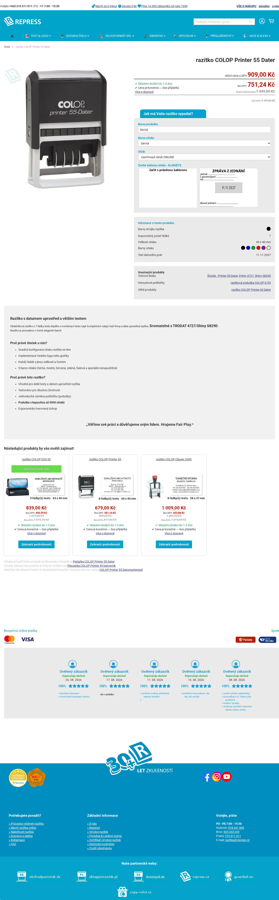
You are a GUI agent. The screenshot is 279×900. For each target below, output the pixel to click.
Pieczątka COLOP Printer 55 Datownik (91, 565)
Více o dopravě (144, 91)
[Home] (12, 36)
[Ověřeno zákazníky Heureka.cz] (18, 786)
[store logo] (22, 21)
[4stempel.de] (149, 882)
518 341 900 (236, 827)
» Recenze (93, 827)
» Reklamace (17, 840)
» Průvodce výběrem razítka (26, 823)
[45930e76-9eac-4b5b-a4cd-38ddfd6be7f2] (229, 188)
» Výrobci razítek (97, 832)
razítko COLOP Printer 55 (105, 459)
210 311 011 (233, 836)
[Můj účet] (262, 21)
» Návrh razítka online (22, 827)
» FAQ (12, 844)
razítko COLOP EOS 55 (36, 459)
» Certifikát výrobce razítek (104, 840)
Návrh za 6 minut (106, 6)
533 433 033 (231, 832)
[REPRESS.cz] (194, 882)
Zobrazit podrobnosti (36, 544)
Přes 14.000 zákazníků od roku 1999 (164, 6)
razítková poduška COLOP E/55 (251, 282)
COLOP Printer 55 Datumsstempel (121, 569)
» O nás (92, 823)
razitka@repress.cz (237, 840)
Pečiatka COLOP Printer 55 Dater (94, 561)
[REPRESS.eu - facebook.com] (207, 780)
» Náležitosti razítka (21, 832)
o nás (275, 6)
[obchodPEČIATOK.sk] (38, 882)
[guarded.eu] (238, 882)
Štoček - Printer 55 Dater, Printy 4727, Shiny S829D (239, 275)
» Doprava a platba (21, 836)
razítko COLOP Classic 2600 (174, 459)
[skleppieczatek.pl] (97, 882)
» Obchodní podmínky (101, 844)
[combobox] (224, 21)
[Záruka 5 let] (36, 786)
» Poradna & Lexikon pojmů (104, 836)
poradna (264, 6)
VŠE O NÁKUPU (246, 6)
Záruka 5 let (129, 6)
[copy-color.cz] (134, 898)
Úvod (7, 46)
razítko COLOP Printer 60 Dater (251, 289)
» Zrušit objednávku (99, 848)
